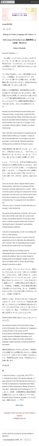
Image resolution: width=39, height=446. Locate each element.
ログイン (27, 439)
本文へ (31, 375)
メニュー (36, 2)
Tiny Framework (8, 439)
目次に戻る (19, 405)
